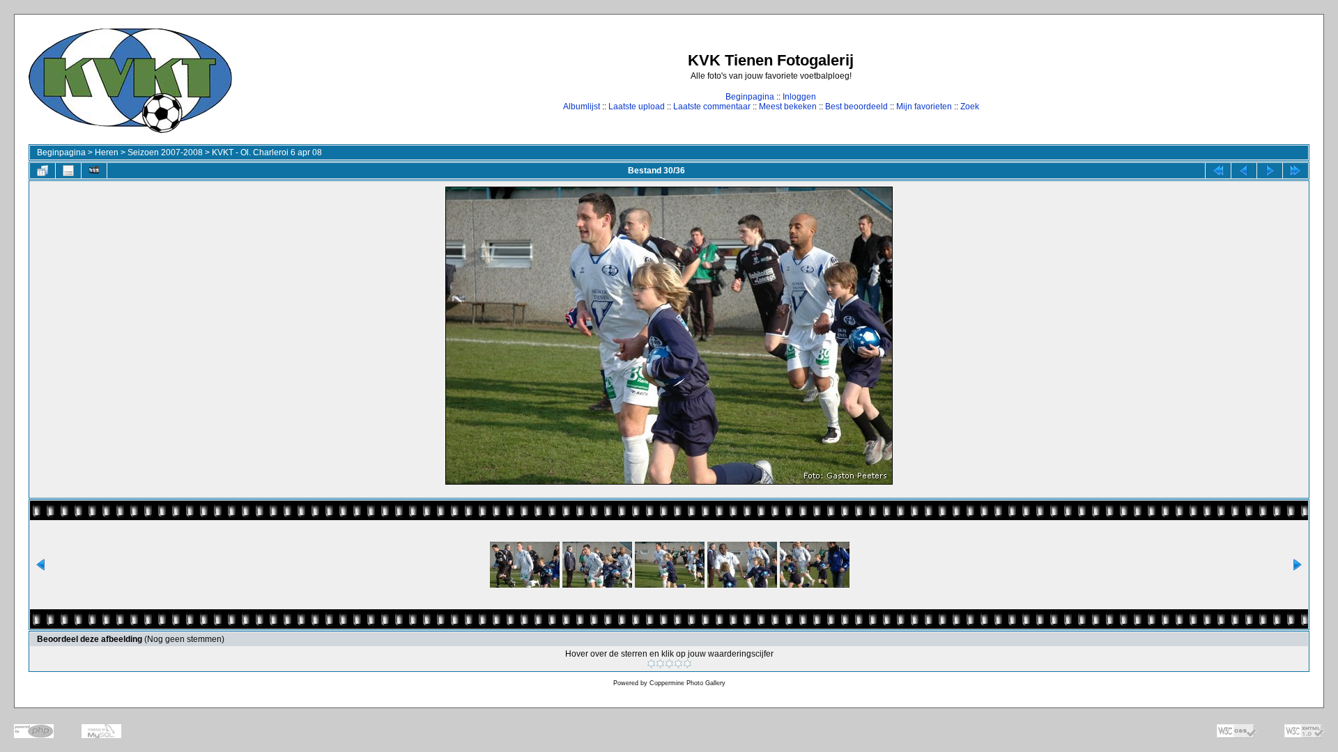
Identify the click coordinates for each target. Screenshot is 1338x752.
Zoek (969, 106)
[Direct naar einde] (1295, 170)
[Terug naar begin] (1218, 170)
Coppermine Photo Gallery (687, 683)
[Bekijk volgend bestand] (1269, 170)
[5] (687, 663)
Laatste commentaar (712, 106)
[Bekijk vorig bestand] (1243, 170)
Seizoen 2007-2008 (165, 152)
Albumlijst (581, 106)
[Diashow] (94, 170)
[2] (660, 663)
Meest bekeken (788, 106)
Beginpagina (749, 97)
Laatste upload (636, 106)
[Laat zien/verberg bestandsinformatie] (68, 170)
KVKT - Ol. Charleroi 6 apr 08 (267, 152)
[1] (651, 663)
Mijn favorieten (924, 106)
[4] (678, 663)
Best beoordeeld (856, 106)
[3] (669, 663)
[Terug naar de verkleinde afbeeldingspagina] (42, 170)
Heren (106, 152)
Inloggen (799, 97)
